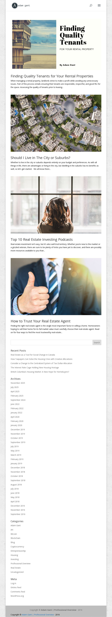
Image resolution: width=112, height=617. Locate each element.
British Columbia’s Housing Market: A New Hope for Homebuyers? (40, 371)
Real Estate (16, 567)
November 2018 (18, 472)
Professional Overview (20, 563)
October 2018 (17, 476)
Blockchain (15, 538)
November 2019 (18, 433)
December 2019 (18, 429)
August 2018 (16, 484)
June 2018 (15, 493)
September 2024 (18, 400)
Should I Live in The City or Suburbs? (40, 157)
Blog (13, 542)
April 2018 (15, 501)
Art (12, 529)
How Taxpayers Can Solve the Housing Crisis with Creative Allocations (42, 359)
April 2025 (15, 391)
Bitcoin (14, 534)
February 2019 (17, 459)
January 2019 (16, 463)
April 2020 (15, 417)
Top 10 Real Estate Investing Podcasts (42, 239)
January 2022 (16, 412)
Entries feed (16, 587)
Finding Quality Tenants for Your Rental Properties (52, 76)
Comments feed (18, 591)
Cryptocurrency (17, 546)
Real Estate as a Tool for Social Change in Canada (33, 354)
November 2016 (18, 510)
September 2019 (18, 442)
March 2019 (16, 455)
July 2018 (15, 488)
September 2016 (18, 514)
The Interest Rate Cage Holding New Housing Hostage (35, 367)
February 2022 (17, 408)
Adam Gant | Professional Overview (58, 610)
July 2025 (15, 387)
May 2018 (15, 497)
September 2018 (18, 480)
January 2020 (16, 425)
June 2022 (15, 404)
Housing (14, 555)
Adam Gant (16, 525)
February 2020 (17, 421)
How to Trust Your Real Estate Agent (40, 321)
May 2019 (15, 450)
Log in (13, 583)
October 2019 (17, 438)
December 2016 (18, 505)
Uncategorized (17, 572)
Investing (15, 559)
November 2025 (18, 383)
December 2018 (18, 467)
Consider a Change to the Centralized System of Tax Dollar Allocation (41, 363)
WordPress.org (17, 596)
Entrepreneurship (18, 551)
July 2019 (15, 446)
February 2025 (17, 395)
